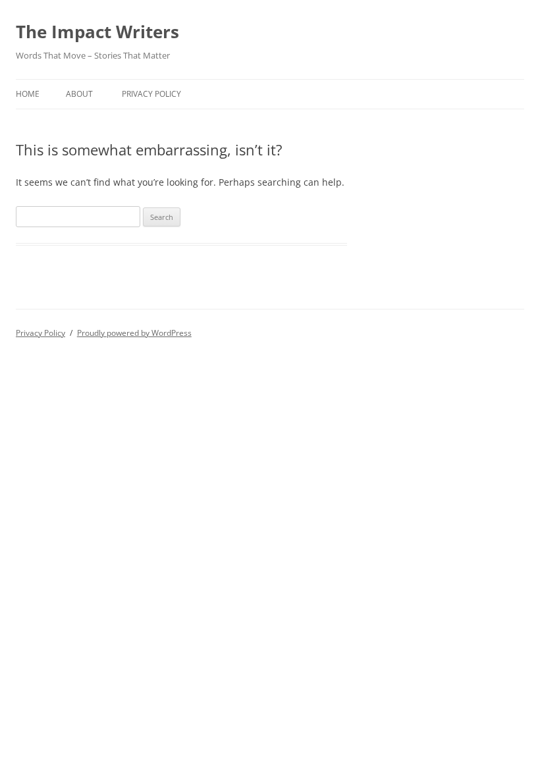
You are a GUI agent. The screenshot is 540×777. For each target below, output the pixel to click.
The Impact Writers (97, 31)
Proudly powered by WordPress (134, 332)
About (79, 93)
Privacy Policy (151, 93)
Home (28, 93)
